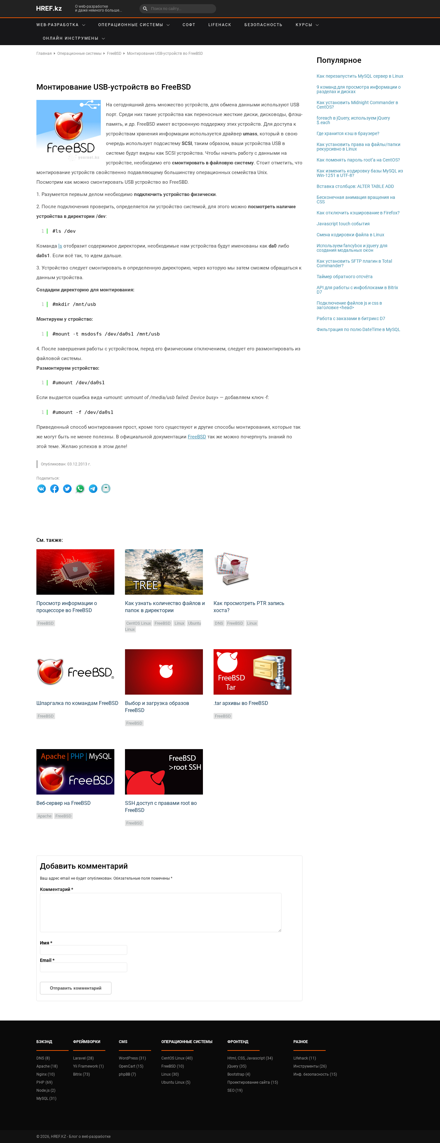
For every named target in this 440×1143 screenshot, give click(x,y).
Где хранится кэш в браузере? (348, 133)
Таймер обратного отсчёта (345, 276)
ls (60, 246)
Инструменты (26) (310, 1066)
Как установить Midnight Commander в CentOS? (357, 105)
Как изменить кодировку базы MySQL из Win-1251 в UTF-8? (360, 173)
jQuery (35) (236, 1066)
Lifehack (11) (304, 1058)
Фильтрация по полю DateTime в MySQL (358, 329)
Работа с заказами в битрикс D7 (351, 318)
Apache (45, 816)
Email (106, 489)
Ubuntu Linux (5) (175, 1082)
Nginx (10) (45, 1074)
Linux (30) (170, 1074)
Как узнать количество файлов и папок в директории (165, 606)
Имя (46, 943)
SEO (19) (235, 1090)
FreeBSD (197, 437)
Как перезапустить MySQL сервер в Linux (360, 76)
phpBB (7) (127, 1074)
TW (67, 489)
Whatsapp (80, 489)
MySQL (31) (46, 1098)
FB (54, 489)
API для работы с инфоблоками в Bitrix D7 (357, 290)
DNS (219, 623)
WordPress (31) (132, 1058)
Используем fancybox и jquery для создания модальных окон (352, 248)
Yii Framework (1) (88, 1066)
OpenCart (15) (131, 1066)
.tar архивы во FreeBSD (241, 703)
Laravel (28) (83, 1058)
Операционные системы (130, 25)
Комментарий (56, 889)
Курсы (304, 25)
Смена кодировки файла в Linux (350, 234)
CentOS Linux (138, 623)
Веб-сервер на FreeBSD (63, 803)
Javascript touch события (343, 223)
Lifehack (220, 25)
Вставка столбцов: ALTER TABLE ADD (355, 186)
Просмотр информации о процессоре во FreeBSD (66, 606)
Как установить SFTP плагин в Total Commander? (354, 263)
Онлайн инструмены (71, 38)
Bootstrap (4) (238, 1074)
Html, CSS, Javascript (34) (250, 1058)
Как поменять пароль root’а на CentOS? (358, 159)
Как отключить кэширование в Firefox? (358, 212)
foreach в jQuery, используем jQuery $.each (353, 120)
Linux (179, 623)
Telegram (93, 489)
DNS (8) (43, 1058)
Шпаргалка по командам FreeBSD (77, 703)
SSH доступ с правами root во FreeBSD (161, 806)
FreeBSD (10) (172, 1066)
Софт (189, 25)
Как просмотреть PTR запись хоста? (249, 606)
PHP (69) (44, 1082)
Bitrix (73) (81, 1074)
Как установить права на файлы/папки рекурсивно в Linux (358, 146)
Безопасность (263, 25)
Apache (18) (47, 1066)
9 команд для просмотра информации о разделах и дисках (359, 89)
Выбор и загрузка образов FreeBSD (157, 706)
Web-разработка (57, 25)
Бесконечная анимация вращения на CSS (356, 199)
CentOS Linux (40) (177, 1058)
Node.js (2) (45, 1090)
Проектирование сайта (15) (252, 1082)
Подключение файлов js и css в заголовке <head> (349, 305)
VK (41, 489)
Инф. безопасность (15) (315, 1074)
